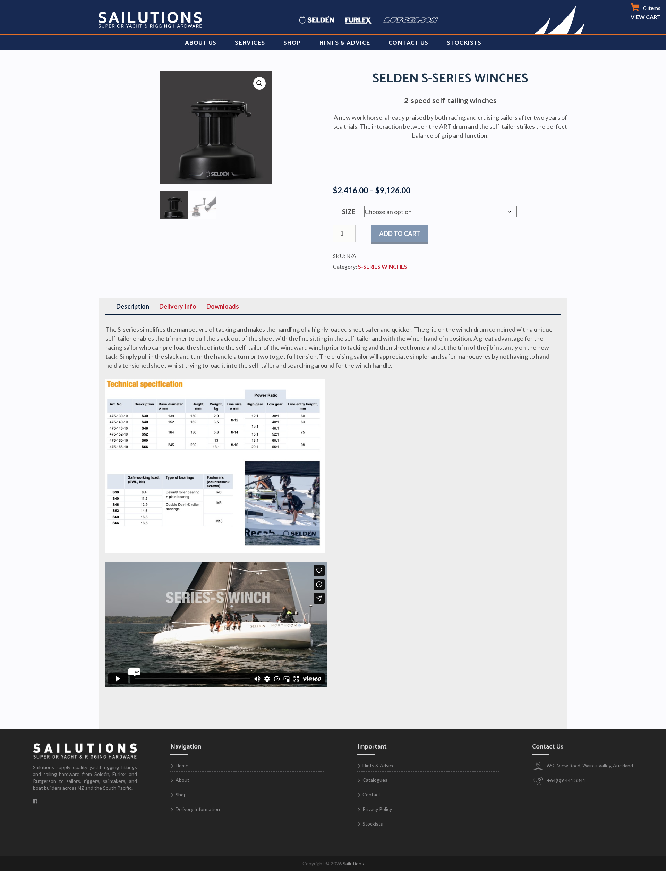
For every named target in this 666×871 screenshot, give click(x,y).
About (182, 780)
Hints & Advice (344, 43)
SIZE (348, 211)
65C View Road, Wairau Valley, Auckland (589, 765)
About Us (200, 43)
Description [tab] (132, 306)
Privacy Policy (377, 809)
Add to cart (399, 233)
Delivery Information (198, 809)
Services (250, 43)
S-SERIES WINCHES (382, 266)
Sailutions (353, 863)
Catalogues (374, 780)
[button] (259, 83)
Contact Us (408, 43)
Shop (292, 43)
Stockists (464, 43)
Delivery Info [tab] (177, 306)
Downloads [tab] (222, 306)
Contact (371, 794)
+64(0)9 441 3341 (566, 780)
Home (182, 765)
